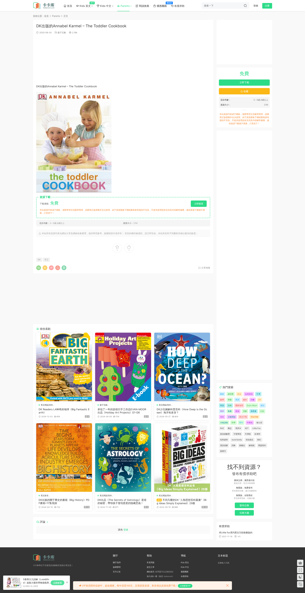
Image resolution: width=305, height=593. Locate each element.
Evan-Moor (252, 405)
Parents (125, 5)
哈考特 (257, 434)
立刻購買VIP (185, 586)
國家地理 (239, 405)
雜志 (230, 428)
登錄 (125, 529)
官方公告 (117, 571)
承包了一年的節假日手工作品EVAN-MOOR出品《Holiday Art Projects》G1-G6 (122, 411)
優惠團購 (162, 4)
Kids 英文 (86, 4)
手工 (46, 259)
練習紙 (251, 445)
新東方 (223, 451)
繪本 (245, 400)
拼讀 (237, 411)
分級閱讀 (231, 417)
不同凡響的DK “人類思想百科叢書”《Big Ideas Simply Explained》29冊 (182, 501)
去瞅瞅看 (57, 582)
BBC (259, 439)
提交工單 (150, 567)
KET (247, 428)
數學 (222, 400)
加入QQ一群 (152, 576)
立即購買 (198, 203)
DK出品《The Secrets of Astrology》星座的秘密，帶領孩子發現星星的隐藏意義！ (122, 501)
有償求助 (178, 5)
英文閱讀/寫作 (47, 405)
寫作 (222, 411)
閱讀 (222, 405)
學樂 (230, 400)
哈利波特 (224, 439)
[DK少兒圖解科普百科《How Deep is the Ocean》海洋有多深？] (182, 367)
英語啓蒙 (224, 445)
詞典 (233, 445)
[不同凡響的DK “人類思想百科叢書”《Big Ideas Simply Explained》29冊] (182, 457)
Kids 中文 (105, 5)
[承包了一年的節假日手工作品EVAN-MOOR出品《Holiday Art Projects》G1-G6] (123, 367)
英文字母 (243, 417)
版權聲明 (117, 567)
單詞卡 (238, 428)
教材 (222, 394)
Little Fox (256, 428)
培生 (222, 417)
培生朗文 (249, 439)
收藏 (245, 91)
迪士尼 (259, 422)
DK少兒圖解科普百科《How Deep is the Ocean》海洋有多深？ (182, 411)
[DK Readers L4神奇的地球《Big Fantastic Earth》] (64, 367)
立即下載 (244, 82)
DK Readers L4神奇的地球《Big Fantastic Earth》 (64, 411)
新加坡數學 (225, 434)
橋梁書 (253, 411)
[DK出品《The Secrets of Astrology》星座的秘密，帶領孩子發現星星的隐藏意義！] (123, 457)
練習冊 (231, 394)
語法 (239, 394)
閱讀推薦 (143, 5)
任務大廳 (244, 512)
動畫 (230, 411)
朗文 (262, 405)
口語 (262, 411)
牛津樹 (248, 434)
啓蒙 (245, 411)
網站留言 (150, 571)
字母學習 (237, 434)
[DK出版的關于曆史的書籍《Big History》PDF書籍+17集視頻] (64, 457)
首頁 (69, 5)
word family (237, 439)
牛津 (258, 394)
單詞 (237, 400)
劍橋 (230, 405)
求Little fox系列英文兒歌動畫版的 (235, 532)
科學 (233, 422)
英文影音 (44, 495)
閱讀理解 (254, 417)
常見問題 (150, 562)
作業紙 (250, 422)
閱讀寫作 (262, 445)
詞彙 (252, 400)
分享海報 (205, 267)
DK (39, 259)
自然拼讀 (249, 394)
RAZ (222, 428)
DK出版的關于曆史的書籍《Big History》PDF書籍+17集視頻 (64, 501)
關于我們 (117, 562)
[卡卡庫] (45, 5)
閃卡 (241, 422)
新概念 (242, 445)
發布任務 (244, 505)
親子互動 (62, 32)
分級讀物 (224, 422)
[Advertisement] (123, 59)
